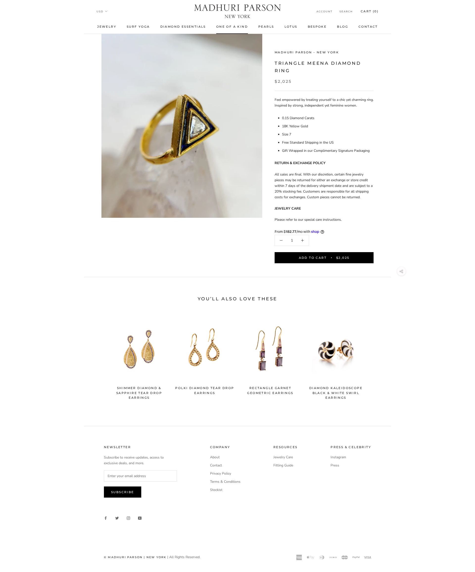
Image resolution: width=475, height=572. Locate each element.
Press (335, 465)
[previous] (99, 357)
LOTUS (291, 26)
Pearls (266, 26)
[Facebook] (105, 518)
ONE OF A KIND (232, 26)
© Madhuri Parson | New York (135, 557)
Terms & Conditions (225, 481)
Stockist (216, 489)
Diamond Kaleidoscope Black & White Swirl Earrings (335, 393)
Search (346, 11)
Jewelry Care (283, 457)
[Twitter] (117, 518)
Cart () (370, 11)
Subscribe (122, 492)
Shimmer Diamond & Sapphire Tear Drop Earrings (139, 393)
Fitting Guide (283, 465)
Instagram (338, 457)
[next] (375, 357)
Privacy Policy (220, 473)
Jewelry (106, 26)
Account (324, 11)
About (215, 457)
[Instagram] (128, 518)
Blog (342, 26)
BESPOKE (317, 26)
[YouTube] (140, 518)
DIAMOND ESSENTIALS (183, 26)
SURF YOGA (138, 26)
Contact (368, 26)
